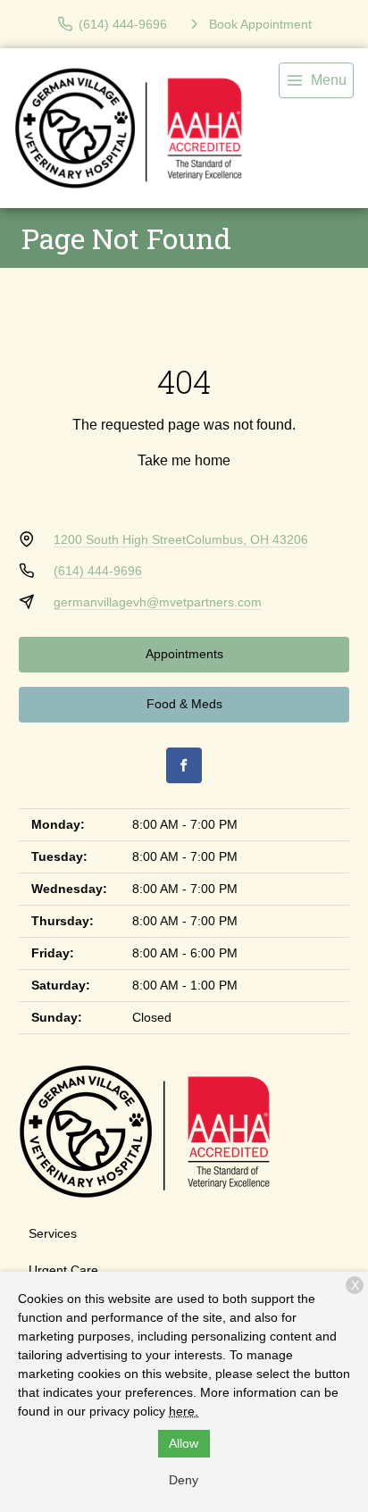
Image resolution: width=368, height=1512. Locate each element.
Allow (183, 1443)
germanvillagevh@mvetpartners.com (158, 602)
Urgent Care (63, 1270)
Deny (183, 1480)
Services (53, 1233)
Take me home (184, 460)
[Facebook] (184, 765)
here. (183, 1411)
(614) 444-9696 (98, 571)
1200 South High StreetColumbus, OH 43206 (181, 539)
